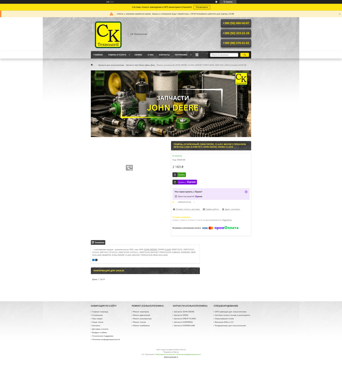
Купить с (182, 182)
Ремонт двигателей (141, 315)
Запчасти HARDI (181, 315)
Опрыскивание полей (224, 319)
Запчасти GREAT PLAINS (185, 319)
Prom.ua (183, 350)
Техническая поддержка (102, 336)
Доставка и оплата (100, 329)
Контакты (164, 55)
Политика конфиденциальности (106, 339)
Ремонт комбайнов (141, 325)
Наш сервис (97, 319)
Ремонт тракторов (141, 312)
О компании (97, 315)
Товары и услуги (117, 55)
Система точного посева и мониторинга (232, 315)
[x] (96, 260)
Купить (181, 175)
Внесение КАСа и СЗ (224, 322)
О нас (151, 55)
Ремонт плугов (139, 322)
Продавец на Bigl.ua (171, 352)
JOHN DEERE (150, 249)
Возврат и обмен (99, 332)
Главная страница (100, 312)
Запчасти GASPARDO (183, 322)
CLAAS (168, 249)
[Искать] (244, 55)
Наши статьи (97, 322)
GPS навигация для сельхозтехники (230, 312)
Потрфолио (181, 55)
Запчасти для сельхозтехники (111, 65)
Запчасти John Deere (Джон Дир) (140, 65)
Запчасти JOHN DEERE (184, 312)
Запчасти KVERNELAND (184, 325)
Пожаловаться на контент (165, 354)
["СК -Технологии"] (108, 34)
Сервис (138, 55)
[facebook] (93, 260)
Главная (98, 55)
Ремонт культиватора (142, 319)
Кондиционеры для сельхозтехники (230, 325)
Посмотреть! (202, 7)
